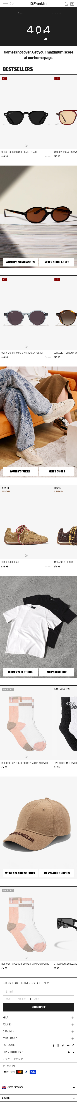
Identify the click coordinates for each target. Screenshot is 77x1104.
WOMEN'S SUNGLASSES (20, 262)
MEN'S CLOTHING (57, 672)
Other (37, 999)
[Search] (12, 3)
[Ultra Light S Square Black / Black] (26, 112)
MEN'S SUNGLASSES (56, 262)
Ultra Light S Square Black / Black (19, 152)
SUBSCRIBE (39, 1007)
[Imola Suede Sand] (26, 522)
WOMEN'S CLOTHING (20, 672)
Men (8, 999)
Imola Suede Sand (10, 562)
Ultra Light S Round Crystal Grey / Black (22, 353)
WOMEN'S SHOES (20, 471)
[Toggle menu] (5, 3)
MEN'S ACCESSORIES (57, 873)
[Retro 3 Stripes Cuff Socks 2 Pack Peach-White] (26, 723)
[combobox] (38, 1087)
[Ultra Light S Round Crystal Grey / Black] (26, 313)
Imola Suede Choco (63, 562)
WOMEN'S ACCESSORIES (20, 873)
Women (22, 999)
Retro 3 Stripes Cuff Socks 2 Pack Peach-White (25, 763)
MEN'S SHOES (57, 471)
